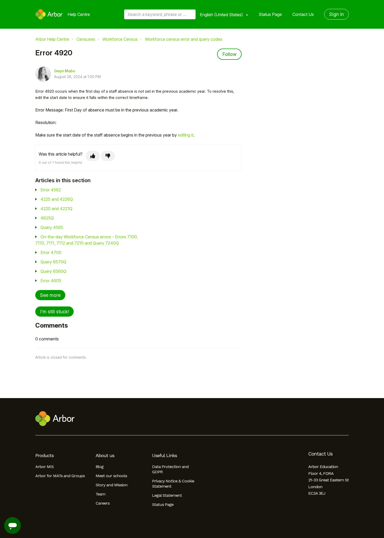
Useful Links (164, 455)
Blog (99, 466)
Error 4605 (50, 280)
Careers (102, 503)
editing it (185, 135)
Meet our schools (111, 475)
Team (100, 494)
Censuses (86, 39)
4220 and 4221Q (56, 208)
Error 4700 (50, 252)
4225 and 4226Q (56, 199)
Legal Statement (167, 495)
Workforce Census (120, 39)
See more (50, 295)
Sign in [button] (336, 14)
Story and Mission (111, 484)
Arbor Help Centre (52, 39)
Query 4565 (51, 227)
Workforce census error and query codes (183, 39)
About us (105, 455)
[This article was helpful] (93, 156)
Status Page (270, 14)
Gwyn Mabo (64, 71)
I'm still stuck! (54, 311)
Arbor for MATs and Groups (60, 475)
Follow (229, 54)
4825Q (47, 218)
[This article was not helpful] (108, 156)
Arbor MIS (44, 466)
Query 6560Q (53, 271)
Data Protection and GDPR (170, 469)
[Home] (49, 14)
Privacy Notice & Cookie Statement (173, 483)
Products (44, 455)
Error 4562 (50, 189)
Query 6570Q (53, 261)
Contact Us (303, 14)
